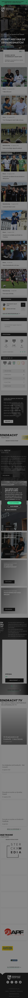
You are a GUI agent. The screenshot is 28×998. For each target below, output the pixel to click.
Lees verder (17, 499)
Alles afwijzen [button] (14, 506)
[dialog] (14, 499)
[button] (10, 509)
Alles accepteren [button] (14, 502)
